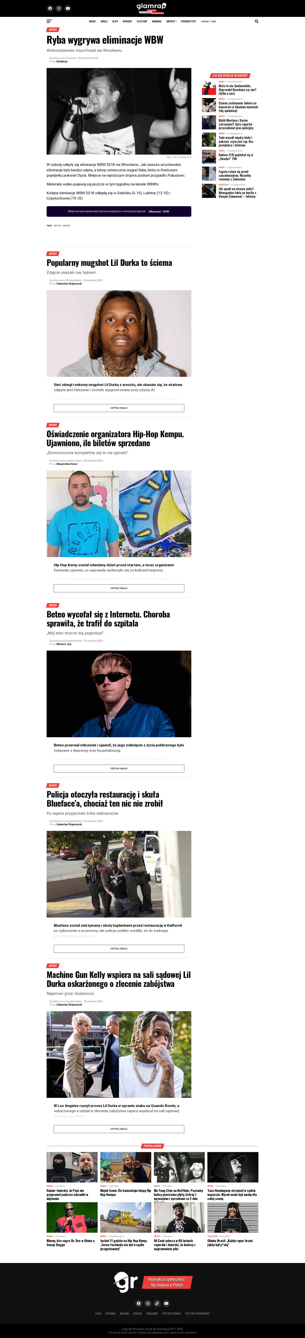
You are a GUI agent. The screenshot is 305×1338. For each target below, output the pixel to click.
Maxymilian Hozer (67, 464)
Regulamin (152, 1313)
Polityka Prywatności (197, 1313)
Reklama (124, 1313)
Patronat (111, 1313)
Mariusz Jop (63, 644)
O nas (98, 1313)
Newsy (92, 21)
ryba (58, 226)
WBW (67, 226)
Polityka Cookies (171, 1313)
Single (104, 21)
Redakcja (61, 61)
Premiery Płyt (188, 21)
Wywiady (127, 21)
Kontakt (137, 1313)
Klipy (115, 21)
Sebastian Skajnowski (69, 283)
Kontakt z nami (208, 21)
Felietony (142, 21)
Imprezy (170, 21)
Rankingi (157, 21)
